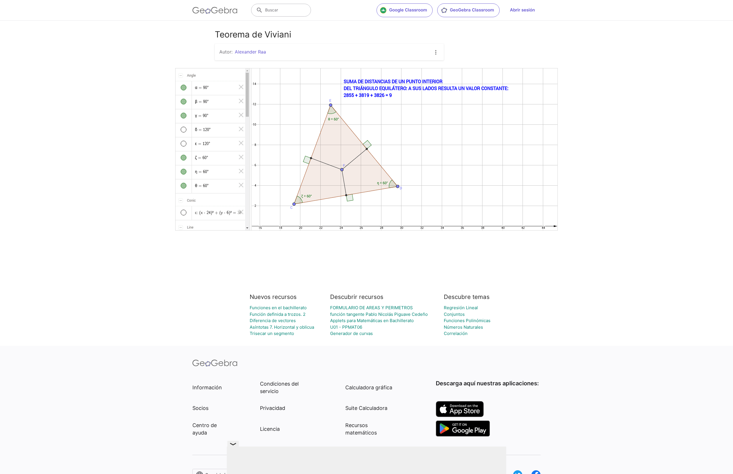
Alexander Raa (250, 52)
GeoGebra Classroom (472, 10)
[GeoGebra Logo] (214, 10)
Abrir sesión (522, 10)
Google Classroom (408, 10)
